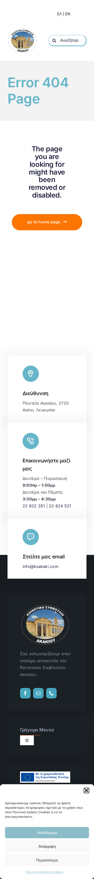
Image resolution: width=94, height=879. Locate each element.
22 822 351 (34, 505)
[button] (86, 790)
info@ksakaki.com (40, 566)
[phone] (51, 693)
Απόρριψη (47, 846)
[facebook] (25, 693)
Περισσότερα (47, 860)
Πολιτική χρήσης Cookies (44, 872)
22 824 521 (60, 505)
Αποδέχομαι (47, 832)
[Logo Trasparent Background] (23, 30)
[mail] (38, 693)
